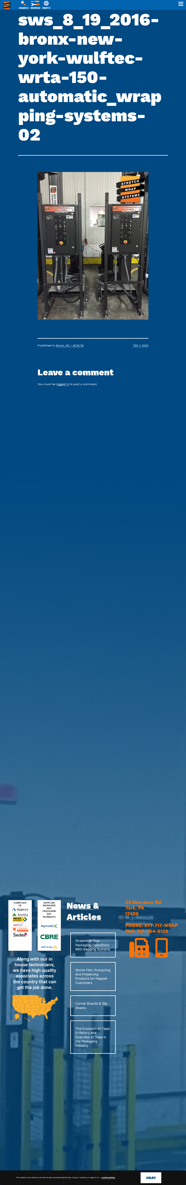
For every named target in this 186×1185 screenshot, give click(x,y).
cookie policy (108, 1177)
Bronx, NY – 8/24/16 (70, 345)
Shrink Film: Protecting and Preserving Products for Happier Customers (92, 976)
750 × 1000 (140, 345)
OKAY (151, 1178)
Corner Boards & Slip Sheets (91, 1006)
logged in (62, 384)
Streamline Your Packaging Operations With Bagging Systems (92, 945)
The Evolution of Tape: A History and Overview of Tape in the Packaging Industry (92, 1037)
